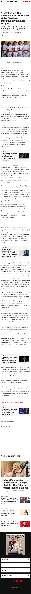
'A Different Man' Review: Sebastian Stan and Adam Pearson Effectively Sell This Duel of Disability (9, 359)
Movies (22, 9)
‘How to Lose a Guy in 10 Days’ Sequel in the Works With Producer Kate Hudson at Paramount (9, 512)
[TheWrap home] (11, 1)
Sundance (15, 165)
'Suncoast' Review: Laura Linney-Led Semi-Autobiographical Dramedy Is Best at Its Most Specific (9, 156)
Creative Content (15, 9)
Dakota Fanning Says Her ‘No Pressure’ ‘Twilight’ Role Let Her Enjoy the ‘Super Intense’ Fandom (15, 484)
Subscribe (26, 1)
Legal (4, 570)
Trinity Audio (14, 62)
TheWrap (5, 559)
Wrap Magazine (7, 575)
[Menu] (2, 1)
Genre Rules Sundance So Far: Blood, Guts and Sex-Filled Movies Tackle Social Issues (9, 411)
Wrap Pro (5, 565)
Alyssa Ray (10, 491)
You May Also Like (10, 455)
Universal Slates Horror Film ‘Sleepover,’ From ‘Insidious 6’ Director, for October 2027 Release (9, 500)
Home (8, 9)
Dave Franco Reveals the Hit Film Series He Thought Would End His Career (9, 523)
